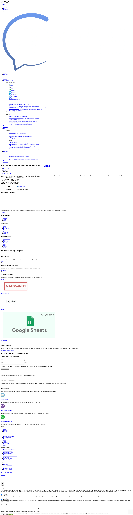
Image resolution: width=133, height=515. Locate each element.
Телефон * (26, 360)
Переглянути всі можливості (15, 110)
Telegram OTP (14, 94)
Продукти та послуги (8, 80)
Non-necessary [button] (4, 498)
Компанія (5, 151)
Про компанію (19, 156)
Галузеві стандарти (7, 469)
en (6, 5)
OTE (4, 245)
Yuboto (5, 246)
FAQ (17, 134)
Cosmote (5, 218)
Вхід (4, 8)
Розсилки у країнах (21, 122)
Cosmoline (5, 242)
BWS (4, 240)
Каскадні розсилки (7, 438)
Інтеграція (5, 127)
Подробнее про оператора (20, 173)
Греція (47, 165)
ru (6, 7)
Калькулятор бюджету (23, 121)
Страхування (6, 457)
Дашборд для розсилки (25, 104)
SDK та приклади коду (23, 145)
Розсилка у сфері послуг (9, 459)
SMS (12, 85)
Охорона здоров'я (7, 458)
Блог (4, 160)
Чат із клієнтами (7, 437)
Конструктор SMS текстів (22, 119)
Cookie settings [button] (4, 514)
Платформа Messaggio (8, 436)
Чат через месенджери (24, 105)
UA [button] (4, 4)
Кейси (17, 137)
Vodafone (5, 219)
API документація (20, 142)
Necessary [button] (3, 492)
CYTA (4, 226)
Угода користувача (5, 473)
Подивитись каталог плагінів (7, 350)
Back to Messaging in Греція (7, 173)
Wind (4, 220)
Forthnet (5, 227)
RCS (12, 98)
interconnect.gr (21, 186)
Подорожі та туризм (8, 452)
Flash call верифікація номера (24, 118)
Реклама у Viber (20, 124)
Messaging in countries (8, 168)
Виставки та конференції (9, 449)
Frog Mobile (6, 228)
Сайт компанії (27, 363)
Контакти (14, 157)
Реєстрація (5, 9)
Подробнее (3, 270)
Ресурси (5, 128)
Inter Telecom (6, 229)
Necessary (4, 494)
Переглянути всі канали (14, 99)
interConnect (6, 247)
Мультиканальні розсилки (27, 107)
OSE (4, 244)
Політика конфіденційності (7, 472)
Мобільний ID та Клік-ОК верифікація (26, 116)
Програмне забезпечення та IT (10, 454)
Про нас (5, 431)
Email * (26, 362)
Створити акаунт (5, 261)
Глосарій (20, 136)
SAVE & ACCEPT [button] (5, 501)
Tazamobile (5, 232)
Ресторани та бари (7, 451)
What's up (5, 233)
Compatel (5, 241)
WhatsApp (13, 90)
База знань (17, 133)
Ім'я (25, 359)
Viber (12, 88)
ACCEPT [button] (10, 514)
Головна (5, 79)
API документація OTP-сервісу (24, 144)
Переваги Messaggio (23, 159)
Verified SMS (14, 96)
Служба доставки (7, 453)
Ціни (4, 125)
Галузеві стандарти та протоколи (27, 148)
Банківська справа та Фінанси (10, 456)
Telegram (13, 92)
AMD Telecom (6, 239)
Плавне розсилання (26, 109)
